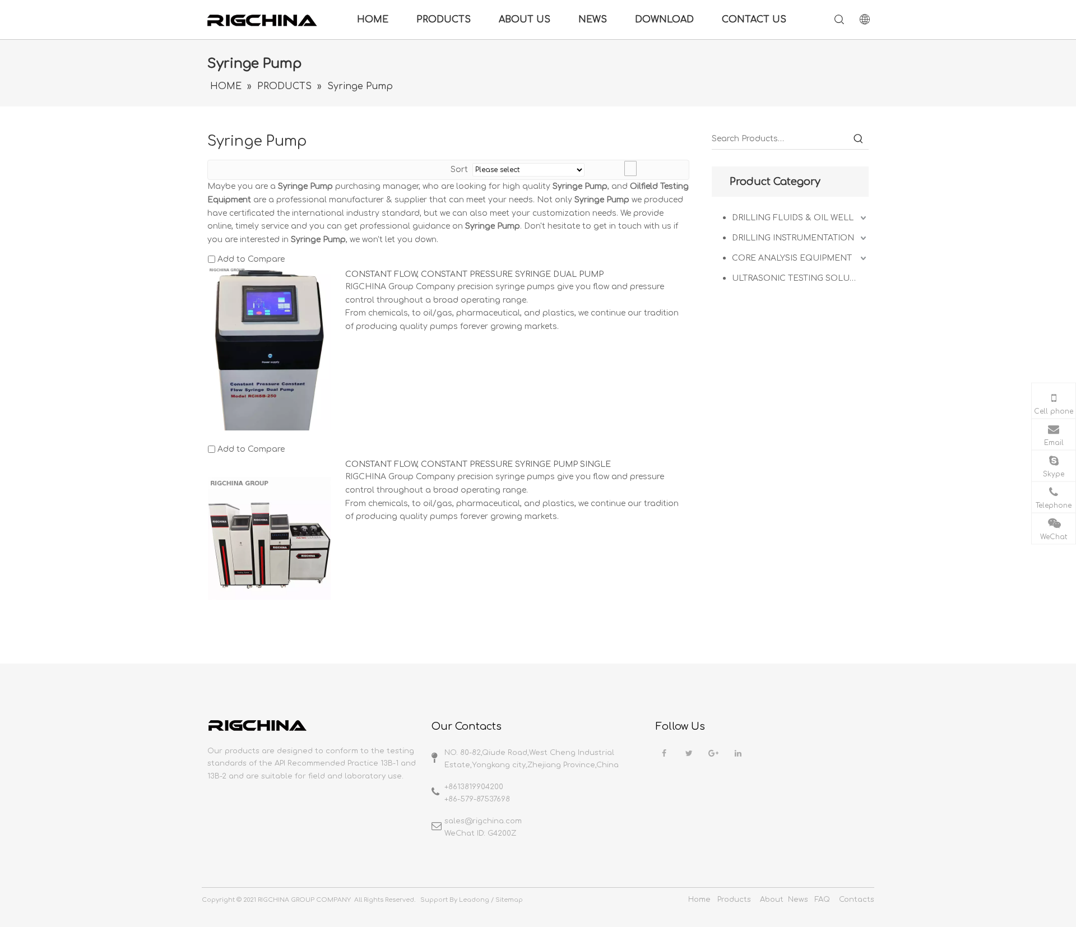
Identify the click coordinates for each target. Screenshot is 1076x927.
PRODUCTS (443, 20)
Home (699, 899)
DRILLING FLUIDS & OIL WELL (793, 218)
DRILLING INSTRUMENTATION (793, 238)
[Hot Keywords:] (858, 139)
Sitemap (509, 899)
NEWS (592, 20)
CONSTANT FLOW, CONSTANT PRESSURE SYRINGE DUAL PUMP (474, 274)
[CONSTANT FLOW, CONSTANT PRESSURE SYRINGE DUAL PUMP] (269, 373)
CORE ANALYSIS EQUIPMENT (792, 258)
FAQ (822, 899)
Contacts (856, 899)
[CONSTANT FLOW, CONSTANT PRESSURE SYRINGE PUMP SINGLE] (269, 538)
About (771, 899)
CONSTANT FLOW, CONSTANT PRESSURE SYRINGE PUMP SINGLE (478, 464)
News (798, 899)
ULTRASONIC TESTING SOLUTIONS (800, 278)
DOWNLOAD (664, 20)
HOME (372, 20)
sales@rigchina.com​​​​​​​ (483, 821)
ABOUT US (524, 20)
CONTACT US (754, 20)
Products (734, 899)
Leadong (474, 899)
